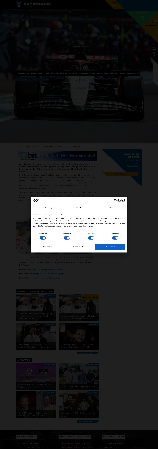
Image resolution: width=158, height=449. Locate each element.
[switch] (67, 238)
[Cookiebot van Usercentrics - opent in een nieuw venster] (115, 200)
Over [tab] (111, 208)
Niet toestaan (48, 247)
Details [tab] (79, 208)
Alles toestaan (110, 247)
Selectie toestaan (79, 247)
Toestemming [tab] (47, 208)
